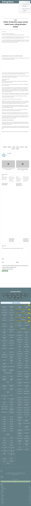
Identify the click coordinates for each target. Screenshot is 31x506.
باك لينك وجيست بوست (26, 386)
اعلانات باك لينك (11, 320)
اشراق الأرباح (19, 367)
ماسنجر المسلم (23, 319)
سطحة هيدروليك (4, 354)
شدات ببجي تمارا (19, 397)
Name (3, 258)
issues (26, 147)
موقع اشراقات (26, 325)
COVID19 (5, 147)
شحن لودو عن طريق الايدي (20, 433)
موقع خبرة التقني (26, 346)
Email (3, 262)
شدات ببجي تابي (19, 399)
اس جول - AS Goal (4, 412)
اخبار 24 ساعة (20, 391)
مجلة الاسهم (27, 339)
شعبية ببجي (26, 436)
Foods (19, 294)
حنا (26, 447)
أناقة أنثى (19, 346)
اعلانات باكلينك (4, 320)
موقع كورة (8, 434)
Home (4, 18)
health (18, 147)
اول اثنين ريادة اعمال (26, 307)
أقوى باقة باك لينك (4, 312)
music (13, 296)
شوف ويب (19, 337)
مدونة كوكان (20, 342)
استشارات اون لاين (19, 353)
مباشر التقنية (20, 363)
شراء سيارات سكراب (4, 364)
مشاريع (4, 317)
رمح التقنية (26, 358)
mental (13, 148)
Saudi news (18, 296)
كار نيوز (20, 344)
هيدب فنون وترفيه (26, 393)
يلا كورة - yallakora (4, 409)
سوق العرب (11, 310)
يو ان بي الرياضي (19, 388)
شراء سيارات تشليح (11, 366)
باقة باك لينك (26, 314)
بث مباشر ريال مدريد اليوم (4, 379)
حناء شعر (19, 443)
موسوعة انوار (27, 367)
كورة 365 (11, 376)
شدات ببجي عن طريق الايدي (19, 417)
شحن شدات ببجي (26, 429)
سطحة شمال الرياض (11, 357)
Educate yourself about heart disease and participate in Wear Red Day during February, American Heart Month (26, 240)
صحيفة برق (19, 323)
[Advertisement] (15, 9)
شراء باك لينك (27, 371)
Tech (26, 296)
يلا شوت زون (11, 460)
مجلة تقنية (26, 388)
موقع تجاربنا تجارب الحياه (4, 315)
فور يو (20, 426)
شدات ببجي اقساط (26, 397)
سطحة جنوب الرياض (11, 360)
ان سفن (26, 335)
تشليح (11, 363)
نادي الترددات (26, 353)
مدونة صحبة (26, 365)
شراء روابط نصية (26, 373)
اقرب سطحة (4, 360)
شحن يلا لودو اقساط (20, 405)
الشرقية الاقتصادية (19, 339)
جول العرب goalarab (11, 379)
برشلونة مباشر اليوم (4, 386)
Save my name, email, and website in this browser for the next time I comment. (15, 265)
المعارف (26, 356)
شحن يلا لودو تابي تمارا (19, 420)
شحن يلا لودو (27, 432)
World (20, 298)
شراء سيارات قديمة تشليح (8, 372)
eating (14, 147)
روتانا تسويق (26, 351)
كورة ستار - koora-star (4, 396)
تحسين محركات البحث (19, 315)
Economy (15, 294)
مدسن (20, 349)
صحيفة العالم (20, 393)
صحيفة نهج (26, 344)
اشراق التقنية (20, 332)
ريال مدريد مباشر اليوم (11, 386)
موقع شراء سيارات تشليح (4, 367)
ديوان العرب (11, 317)
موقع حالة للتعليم (26, 391)
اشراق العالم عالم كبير (19, 380)
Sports (23, 296)
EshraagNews (9, 153)
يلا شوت (11, 323)
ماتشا (19, 447)
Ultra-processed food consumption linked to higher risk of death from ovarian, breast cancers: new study (11, 240)
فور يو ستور (19, 414)
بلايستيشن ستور (26, 438)
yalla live (8, 392)
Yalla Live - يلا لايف (4, 406)
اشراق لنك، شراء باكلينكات (26, 377)
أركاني (27, 363)
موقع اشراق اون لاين (19, 326)
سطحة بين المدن (11, 354)
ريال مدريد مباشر (11, 329)
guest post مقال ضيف (4, 307)
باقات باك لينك (20, 373)
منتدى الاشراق (26, 382)
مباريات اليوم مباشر (11, 327)
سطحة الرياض (11, 352)
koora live (4, 402)
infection (22, 147)
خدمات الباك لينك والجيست (11, 307)
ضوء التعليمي (26, 322)
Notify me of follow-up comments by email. (9, 267)
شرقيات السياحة (19, 365)
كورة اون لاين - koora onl (11, 409)
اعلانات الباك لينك (19, 376)
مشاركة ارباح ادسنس (19, 307)
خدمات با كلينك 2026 (11, 315)
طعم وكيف (26, 360)
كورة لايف (11, 419)
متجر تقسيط (19, 410)
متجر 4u (26, 416)
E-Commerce (9, 294)
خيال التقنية (26, 337)
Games (23, 294)
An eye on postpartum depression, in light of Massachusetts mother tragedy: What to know (19, 184)
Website (17, 262)
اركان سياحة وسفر (23, 328)
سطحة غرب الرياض (4, 357)
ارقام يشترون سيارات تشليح (11, 370)
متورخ (26, 349)
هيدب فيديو (19, 356)
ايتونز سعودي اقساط (26, 405)
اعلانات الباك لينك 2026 (19, 383)
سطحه (4, 352)
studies (18, 148)
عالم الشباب (23, 311)
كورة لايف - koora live (11, 448)
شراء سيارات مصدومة (4, 370)
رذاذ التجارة (19, 358)
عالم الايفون (26, 342)
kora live (4, 416)
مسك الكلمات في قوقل (26, 332)
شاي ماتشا (26, 449)
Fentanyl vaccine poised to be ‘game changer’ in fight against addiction (5, 184)
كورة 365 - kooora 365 (11, 413)
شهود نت (19, 360)
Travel (16, 298)
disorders (9, 147)
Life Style (5, 296)
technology (12, 298)
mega (10, 296)
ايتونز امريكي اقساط (20, 424)
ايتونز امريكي (20, 402)
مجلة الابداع (19, 351)
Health (6, 18)
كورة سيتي (4, 376)
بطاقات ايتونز (20, 436)
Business (4, 294)
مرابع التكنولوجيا (19, 335)
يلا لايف (8, 382)
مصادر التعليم (20, 385)
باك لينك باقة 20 (4, 310)
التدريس (26, 379)
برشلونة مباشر (4, 326)
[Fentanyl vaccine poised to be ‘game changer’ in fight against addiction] (5, 179)
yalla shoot (4, 324)
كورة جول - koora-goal (11, 399)
